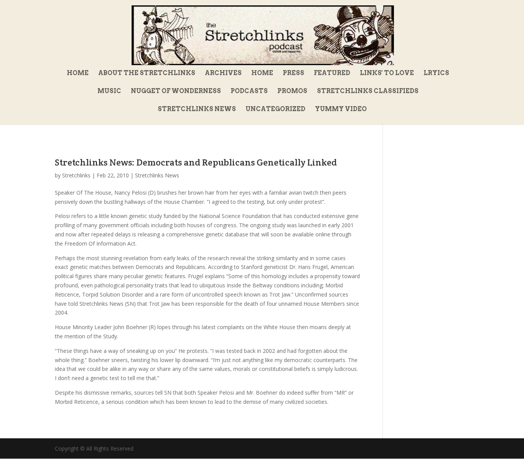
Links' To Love (387, 73)
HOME (262, 73)
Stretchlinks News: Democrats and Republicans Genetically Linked (196, 162)
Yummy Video (341, 110)
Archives (223, 73)
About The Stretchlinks (146, 73)
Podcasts (249, 92)
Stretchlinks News (197, 110)
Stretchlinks (76, 175)
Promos (292, 92)
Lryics (436, 73)
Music (109, 92)
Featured (332, 73)
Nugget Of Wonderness (176, 92)
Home (78, 73)
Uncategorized (275, 110)
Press (293, 73)
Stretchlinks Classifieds (368, 92)
